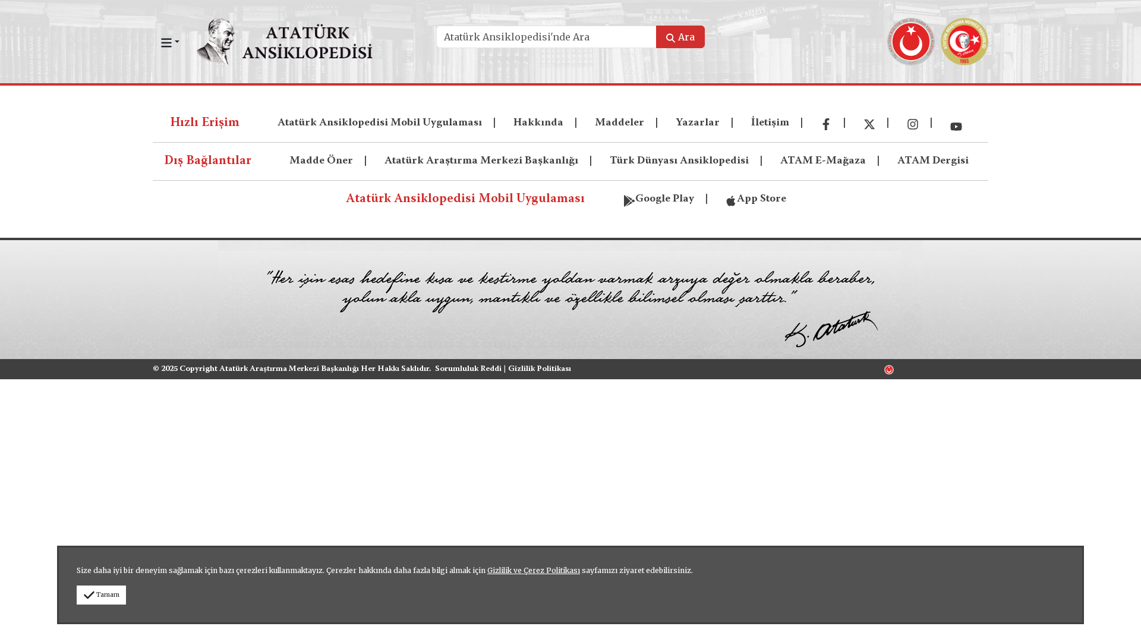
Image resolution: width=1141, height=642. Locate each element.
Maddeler (619, 123)
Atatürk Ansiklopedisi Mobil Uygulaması (380, 123)
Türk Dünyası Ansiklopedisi (679, 161)
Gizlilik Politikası (539, 369)
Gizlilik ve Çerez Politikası (533, 570)
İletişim (770, 123)
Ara (686, 37)
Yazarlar (698, 123)
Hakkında (538, 123)
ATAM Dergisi (933, 161)
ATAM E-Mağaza (823, 161)
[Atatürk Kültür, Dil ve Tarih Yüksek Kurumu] (889, 369)
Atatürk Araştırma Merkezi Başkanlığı (481, 161)
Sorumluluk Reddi (468, 369)
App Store (761, 199)
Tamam (107, 595)
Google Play (664, 199)
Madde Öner (321, 161)
